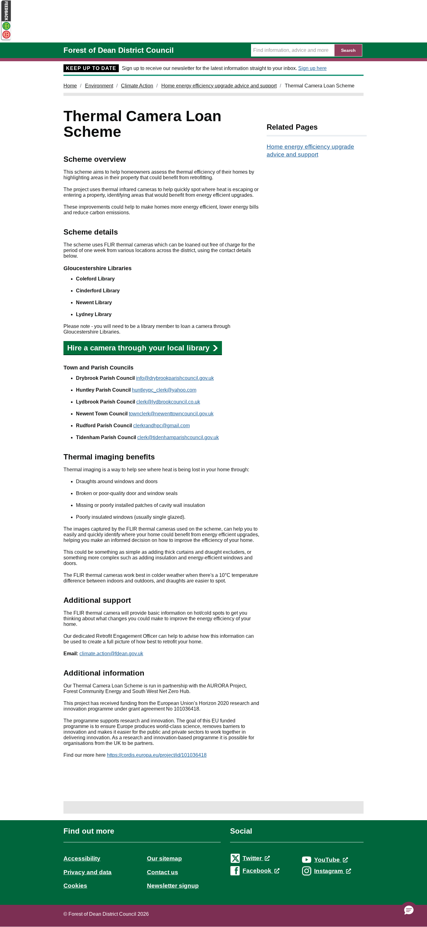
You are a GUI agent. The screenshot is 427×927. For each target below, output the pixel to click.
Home (70, 85)
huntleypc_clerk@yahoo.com (164, 390)
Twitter (253, 858)
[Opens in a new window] (5, 39)
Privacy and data (87, 872)
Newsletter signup (173, 885)
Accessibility (81, 858)
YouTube (327, 859)
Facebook (258, 870)
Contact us (162, 872)
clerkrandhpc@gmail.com (161, 425)
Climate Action (137, 85)
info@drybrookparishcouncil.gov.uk (175, 378)
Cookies (75, 885)
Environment (99, 85)
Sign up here (312, 68)
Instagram (329, 871)
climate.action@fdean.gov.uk (111, 653)
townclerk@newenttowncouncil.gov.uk (171, 413)
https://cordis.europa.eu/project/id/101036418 (157, 755)
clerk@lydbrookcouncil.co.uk (168, 401)
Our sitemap (164, 858)
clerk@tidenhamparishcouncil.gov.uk (178, 437)
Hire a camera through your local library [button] (138, 348)
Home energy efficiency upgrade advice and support (219, 85)
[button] (409, 910)
